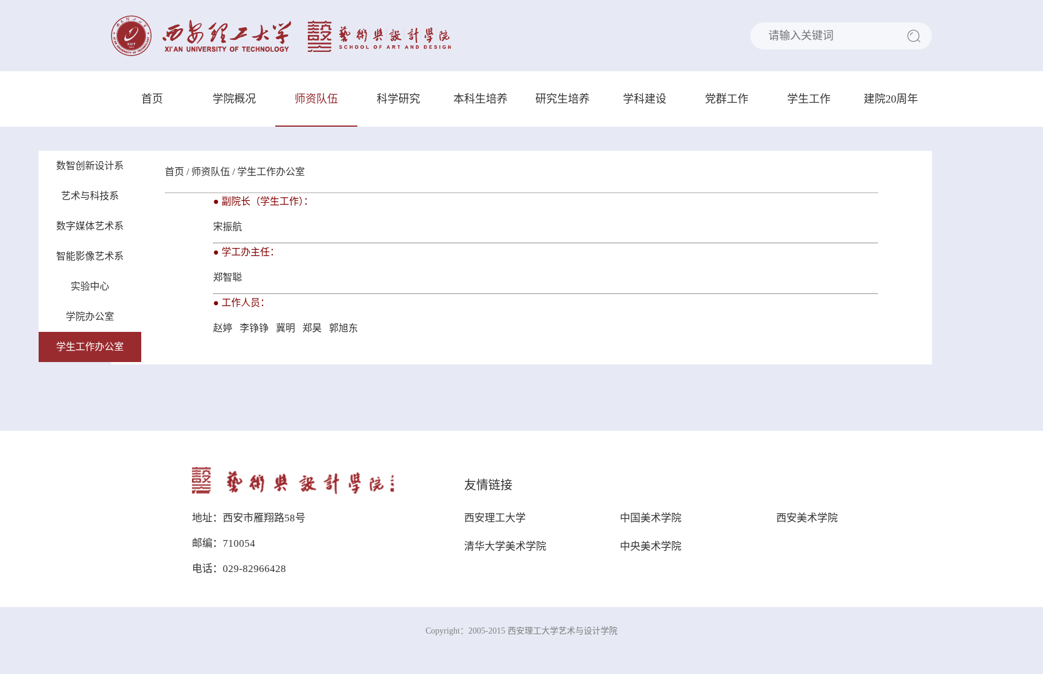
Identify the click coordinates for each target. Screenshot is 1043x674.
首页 (152, 99)
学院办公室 (90, 316)
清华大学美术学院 (505, 546)
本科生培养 (480, 99)
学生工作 (809, 99)
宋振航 (228, 226)
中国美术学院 (650, 518)
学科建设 (644, 99)
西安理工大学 (495, 518)
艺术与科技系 (90, 196)
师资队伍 (316, 99)
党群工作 (726, 99)
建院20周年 (891, 99)
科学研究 (398, 99)
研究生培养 (562, 99)
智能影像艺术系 (90, 256)
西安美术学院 (807, 518)
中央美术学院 (650, 546)
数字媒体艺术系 (90, 226)
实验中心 (90, 286)
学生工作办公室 (90, 347)
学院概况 (234, 99)
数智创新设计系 (90, 166)
